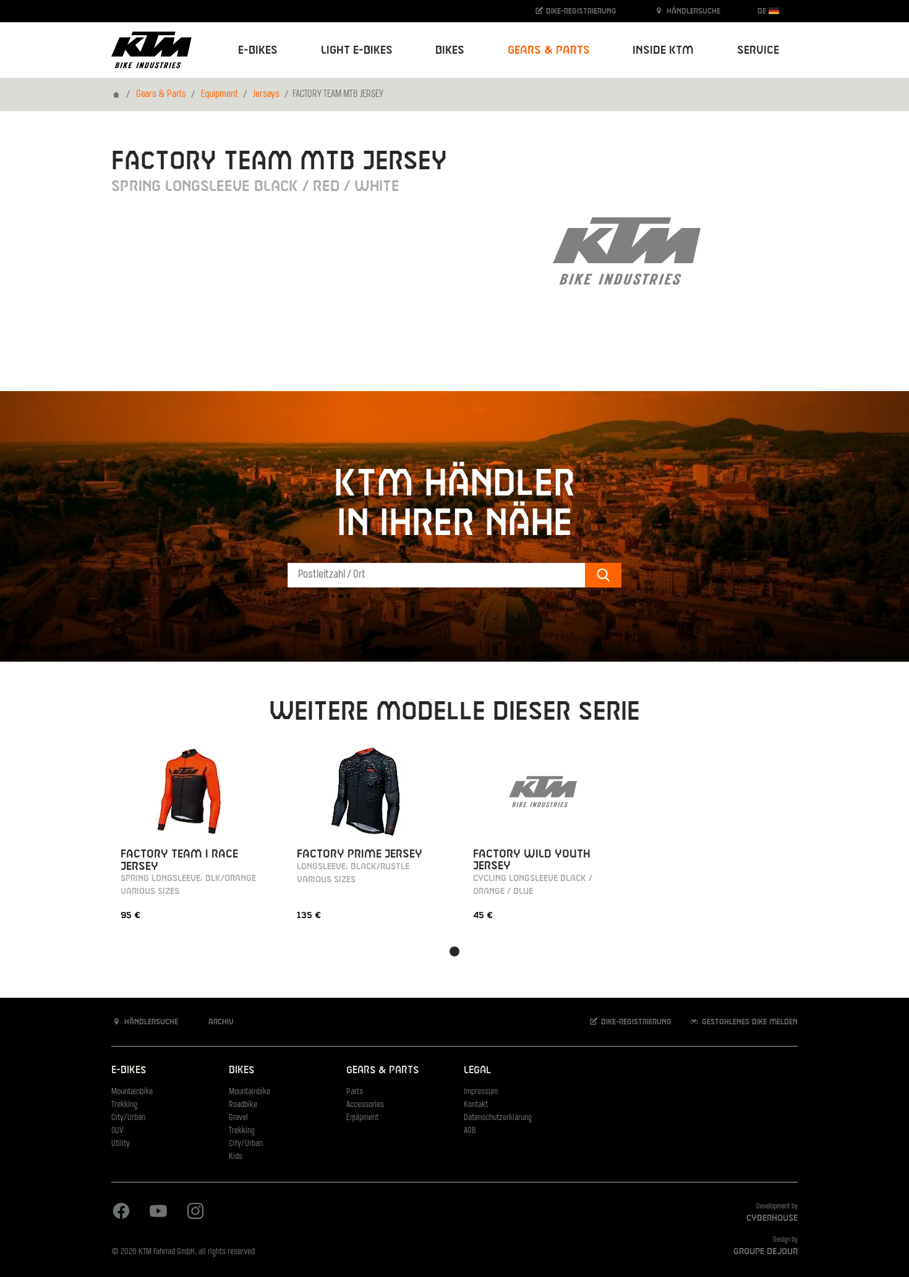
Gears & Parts (161, 94)
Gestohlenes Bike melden (748, 1022)
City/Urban (128, 1118)
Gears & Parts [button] (549, 50)
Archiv (220, 1022)
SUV (117, 1131)
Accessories (365, 1105)
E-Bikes (128, 1070)
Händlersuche (692, 11)
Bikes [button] (449, 50)
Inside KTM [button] (663, 50)
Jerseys (266, 94)
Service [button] (758, 50)
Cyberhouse (772, 1218)
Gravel (238, 1118)
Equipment (219, 94)
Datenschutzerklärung (498, 1118)
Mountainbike (132, 1092)
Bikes (241, 1070)
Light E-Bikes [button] (357, 50)
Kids (235, 1156)
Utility (120, 1143)
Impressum (481, 1092)
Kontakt (476, 1105)
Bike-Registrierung (580, 11)
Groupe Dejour (765, 1251)
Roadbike (243, 1105)
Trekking (124, 1105)
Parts (354, 1092)
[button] (454, 951)
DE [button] (763, 11)
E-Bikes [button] (258, 50)
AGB (470, 1131)
